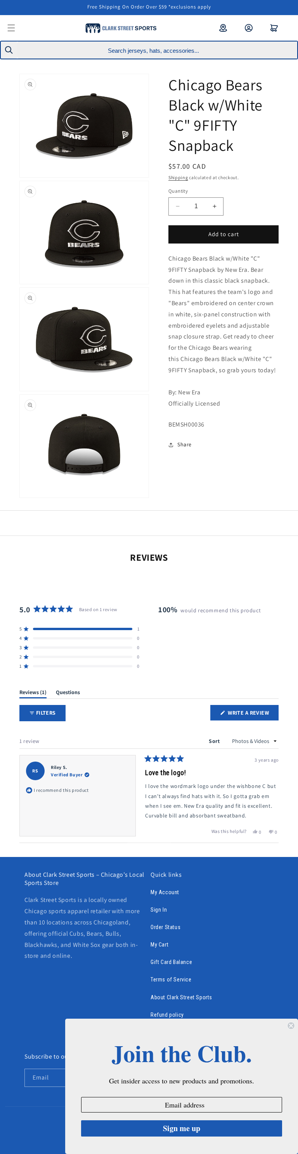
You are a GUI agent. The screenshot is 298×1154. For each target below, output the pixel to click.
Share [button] (184, 444)
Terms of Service (171, 979)
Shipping (178, 177)
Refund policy (167, 1015)
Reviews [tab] (33, 693)
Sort (215, 741)
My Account (165, 892)
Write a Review (253, 714)
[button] (16, 27)
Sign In (159, 910)
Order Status (165, 927)
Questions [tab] (68, 693)
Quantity (178, 191)
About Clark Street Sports (181, 997)
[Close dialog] (291, 1026)
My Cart (159, 945)
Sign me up (181, 1128)
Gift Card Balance (171, 962)
